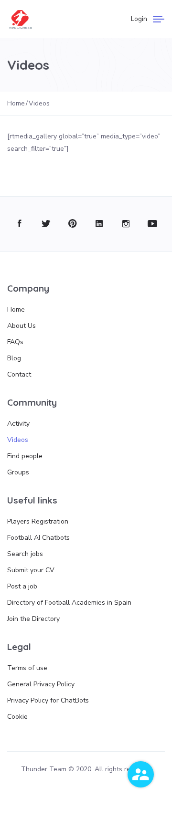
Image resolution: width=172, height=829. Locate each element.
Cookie (17, 716)
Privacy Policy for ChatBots (48, 700)
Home (16, 309)
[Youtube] (152, 224)
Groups (18, 472)
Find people (25, 456)
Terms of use (27, 667)
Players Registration (37, 521)
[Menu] (158, 19)
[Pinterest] (72, 224)
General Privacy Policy (41, 684)
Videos (17, 439)
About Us (21, 325)
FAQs (15, 341)
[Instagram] (126, 224)
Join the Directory (33, 618)
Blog (14, 358)
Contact (19, 374)
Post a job (22, 586)
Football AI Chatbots (38, 537)
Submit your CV (30, 570)
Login (139, 18)
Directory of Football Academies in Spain (69, 602)
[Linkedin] (99, 224)
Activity (18, 423)
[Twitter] (46, 224)
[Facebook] (19, 224)
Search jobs (25, 553)
